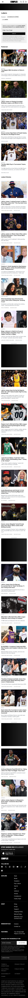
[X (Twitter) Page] (6, 867)
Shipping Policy (18, 911)
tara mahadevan (5, 400)
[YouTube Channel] (17, 867)
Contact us (17, 926)
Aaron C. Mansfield (6, 78)
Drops (16, 906)
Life (15, 888)
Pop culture (17, 883)
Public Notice (19, 969)
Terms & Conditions (5, 965)
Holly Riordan (5, 307)
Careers (16, 924)
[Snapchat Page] (21, 867)
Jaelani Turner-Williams (7, 340)
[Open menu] (2, 1)
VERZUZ (16, 891)
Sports (3, 68)
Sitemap (17, 973)
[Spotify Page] (2, 870)
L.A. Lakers (5, 19)
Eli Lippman (4, 500)
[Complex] (14, 2)
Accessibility (5, 973)
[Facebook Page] (2, 867)
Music (15, 878)
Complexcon (17, 896)
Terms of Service (15, 40)
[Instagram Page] (13, 867)
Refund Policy (18, 914)
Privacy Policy (6, 40)
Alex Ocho (4, 810)
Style (15, 876)
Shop (15, 904)
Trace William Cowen (6, 109)
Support (16, 909)
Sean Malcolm (5, 172)
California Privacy (5, 969)
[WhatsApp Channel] (9, 867)
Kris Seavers (4, 593)
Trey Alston (4, 776)
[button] (14, 958)
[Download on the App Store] (7, 852)
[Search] (21, 1)
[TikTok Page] (25, 867)
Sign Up (14, 33)
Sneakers (16, 881)
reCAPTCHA (16, 39)
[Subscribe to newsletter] (22, 943)
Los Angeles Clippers (13, 16)
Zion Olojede (4, 141)
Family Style (17, 898)
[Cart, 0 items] (26, 2)
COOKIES (3, 976)
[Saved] (23, 1)
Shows (16, 893)
